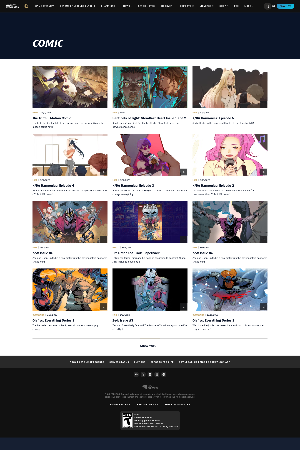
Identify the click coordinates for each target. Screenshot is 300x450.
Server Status (119, 362)
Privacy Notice (120, 404)
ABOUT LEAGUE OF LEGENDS (87, 362)
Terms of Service (147, 404)
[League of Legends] (27, 6)
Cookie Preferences (176, 404)
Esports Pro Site (162, 362)
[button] (70, 97)
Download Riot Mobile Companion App (204, 362)
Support (140, 362)
